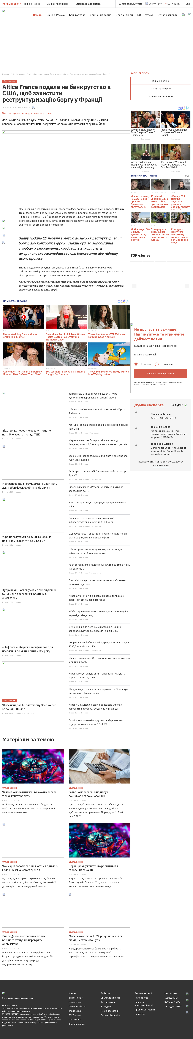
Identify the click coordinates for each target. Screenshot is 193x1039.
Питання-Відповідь (110, 1015)
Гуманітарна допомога (88, 3)
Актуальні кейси (109, 1002)
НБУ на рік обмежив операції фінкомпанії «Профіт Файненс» (98, 411)
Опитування (75, 1019)
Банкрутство (77, 15)
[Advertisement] (96, 45)
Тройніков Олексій (162, 443)
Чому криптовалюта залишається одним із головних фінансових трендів (30, 868)
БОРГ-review (145, 15)
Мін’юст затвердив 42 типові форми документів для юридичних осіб (99, 660)
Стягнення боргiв (100, 15)
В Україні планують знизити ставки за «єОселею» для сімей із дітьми (97, 582)
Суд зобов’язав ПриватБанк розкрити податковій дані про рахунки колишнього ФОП (98, 535)
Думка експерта (167, 15)
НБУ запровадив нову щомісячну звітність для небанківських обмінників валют (29, 485)
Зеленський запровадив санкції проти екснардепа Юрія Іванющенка (98, 457)
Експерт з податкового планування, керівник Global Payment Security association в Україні (168, 451)
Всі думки (177, 405)
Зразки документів (110, 997)
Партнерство (141, 997)
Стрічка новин (19, 74)
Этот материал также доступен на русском (27, 113)
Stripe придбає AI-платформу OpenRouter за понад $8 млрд (29, 707)
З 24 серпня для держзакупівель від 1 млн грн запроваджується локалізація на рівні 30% (95, 628)
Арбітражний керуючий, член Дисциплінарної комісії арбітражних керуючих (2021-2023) (169, 434)
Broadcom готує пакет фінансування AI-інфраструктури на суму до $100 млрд (92, 520)
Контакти (140, 1014)
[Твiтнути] (4, 228)
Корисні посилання (110, 1011)
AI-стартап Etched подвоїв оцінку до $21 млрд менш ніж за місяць (99, 566)
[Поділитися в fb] (4, 221)
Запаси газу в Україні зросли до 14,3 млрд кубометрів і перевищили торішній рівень (93, 395)
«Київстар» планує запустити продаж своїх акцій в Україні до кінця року (98, 613)
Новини (37, 15)
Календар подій (77, 1024)
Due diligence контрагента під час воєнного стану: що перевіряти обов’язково (24, 940)
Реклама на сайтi (143, 993)
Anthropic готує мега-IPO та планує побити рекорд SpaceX (98, 473)
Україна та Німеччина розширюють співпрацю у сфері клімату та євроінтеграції (96, 597)
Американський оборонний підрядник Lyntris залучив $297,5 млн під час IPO (99, 644)
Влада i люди (124, 15)
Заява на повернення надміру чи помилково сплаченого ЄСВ (89, 794)
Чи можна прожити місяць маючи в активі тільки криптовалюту (29, 794)
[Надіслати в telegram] (4, 235)
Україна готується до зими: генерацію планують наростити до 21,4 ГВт (26, 539)
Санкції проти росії (57, 3)
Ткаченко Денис (160, 426)
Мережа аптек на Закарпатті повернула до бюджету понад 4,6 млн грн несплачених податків (98, 442)
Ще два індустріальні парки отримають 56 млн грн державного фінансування (98, 691)
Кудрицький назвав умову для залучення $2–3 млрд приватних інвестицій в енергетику (29, 594)
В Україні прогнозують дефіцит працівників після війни (97, 504)
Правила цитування (145, 1009)
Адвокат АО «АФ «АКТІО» (164, 418)
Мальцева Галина (161, 414)
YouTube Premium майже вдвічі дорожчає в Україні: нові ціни (98, 426)
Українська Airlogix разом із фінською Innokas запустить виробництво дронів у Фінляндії (95, 706)
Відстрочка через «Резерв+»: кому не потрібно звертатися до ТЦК (26, 432)
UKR (188, 3)
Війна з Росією (32, 3)
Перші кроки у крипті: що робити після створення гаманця (93, 868)
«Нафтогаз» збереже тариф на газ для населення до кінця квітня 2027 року (27, 649)
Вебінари (105, 993)
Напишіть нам (161, 465)
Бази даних (106, 1006)
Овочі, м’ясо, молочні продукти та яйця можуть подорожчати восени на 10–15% (96, 722)
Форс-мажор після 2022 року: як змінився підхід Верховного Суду (95, 938)
